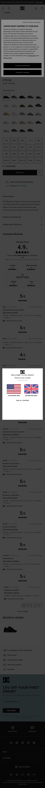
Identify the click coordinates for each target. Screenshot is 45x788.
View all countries (22, 400)
